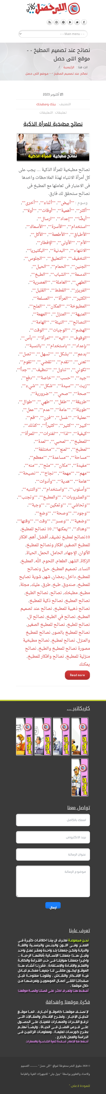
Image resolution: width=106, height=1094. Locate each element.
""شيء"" (30, 386)
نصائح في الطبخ (61, 617)
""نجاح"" (49, 473)
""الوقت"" (38, 330)
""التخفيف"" (79, 259)
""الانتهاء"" (80, 251)
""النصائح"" (79, 322)
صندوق (69, 585)
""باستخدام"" (59, 346)
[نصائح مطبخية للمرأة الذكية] (53, 147)
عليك (35, 585)
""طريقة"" (81, 402)
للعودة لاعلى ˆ (79, 1086)
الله (38, 561)
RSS (49, 22)
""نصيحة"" (29, 473)
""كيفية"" (81, 434)
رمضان (58, 577)
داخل (71, 577)
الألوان (84, 553)
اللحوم (48, 561)
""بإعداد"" (81, 346)
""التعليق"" (56, 259)
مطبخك (71, 593)
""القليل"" (40, 290)
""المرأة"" (63, 298)
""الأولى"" (66, 243)
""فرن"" (47, 418)
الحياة (31, 553)
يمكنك (84, 664)
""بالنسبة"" (35, 346)
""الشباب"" (60, 275)
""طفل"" (62, 402)
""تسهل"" (45, 354)
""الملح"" (37, 306)
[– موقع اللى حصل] (53, 9)
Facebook (84, 22)
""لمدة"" (42, 442)
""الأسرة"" (57, 227)
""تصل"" (27, 354)
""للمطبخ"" (80, 442)
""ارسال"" (46, 219)
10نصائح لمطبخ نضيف (70, 537)
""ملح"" (46, 466)
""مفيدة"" (81, 466)
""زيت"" (83, 386)
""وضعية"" (80, 521)
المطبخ (27, 561)
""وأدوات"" (45, 482)
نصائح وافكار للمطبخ (46, 656)
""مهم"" (83, 473)
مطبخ (85, 593)
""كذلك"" (32, 426)
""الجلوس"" (35, 259)
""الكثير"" (81, 298)
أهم (32, 537)
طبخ (57, 585)
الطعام (61, 561)
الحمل (44, 553)
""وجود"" (81, 513)
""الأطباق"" (80, 235)
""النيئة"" (59, 322)
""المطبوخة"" (78, 306)
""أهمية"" (66, 211)
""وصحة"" (62, 513)
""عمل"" (30, 410)
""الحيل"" (41, 267)
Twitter (77, 22)
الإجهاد (71, 553)
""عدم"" (46, 410)
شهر (46, 577)
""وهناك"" (81, 529)
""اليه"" (61, 338)
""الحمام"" (61, 267)
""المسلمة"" (43, 298)
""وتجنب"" (27, 497)
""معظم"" (38, 458)
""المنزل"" (61, 314)
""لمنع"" (63, 449)
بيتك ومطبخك (46, 104)
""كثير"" (67, 426)
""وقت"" (42, 521)
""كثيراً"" (50, 426)
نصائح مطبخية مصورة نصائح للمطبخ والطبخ (56, 644)
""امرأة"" (45, 338)
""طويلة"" (81, 410)
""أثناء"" (47, 203)
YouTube (70, 22)
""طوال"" (27, 402)
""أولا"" (30, 211)
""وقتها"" (25, 521)
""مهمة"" (66, 473)
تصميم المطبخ (64, 569)
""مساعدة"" (59, 458)
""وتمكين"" (56, 505)
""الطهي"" (81, 282)
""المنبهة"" (81, 314)
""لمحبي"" (60, 442)
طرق (46, 585)
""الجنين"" (80, 267)
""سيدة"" (66, 386)
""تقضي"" (46, 362)
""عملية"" (81, 418)
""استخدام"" (79, 227)
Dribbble (56, 22)
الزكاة (85, 561)
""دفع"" (28, 378)
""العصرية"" (39, 282)
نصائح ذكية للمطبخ (46, 601)
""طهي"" (45, 402)
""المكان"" (56, 306)
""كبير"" (83, 426)
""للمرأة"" (29, 434)
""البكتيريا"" (37, 251)
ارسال (53, 907)
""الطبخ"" (40, 275)
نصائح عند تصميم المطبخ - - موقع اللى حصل (56, 73)
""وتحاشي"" (79, 505)
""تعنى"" (82, 362)
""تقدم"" (64, 362)
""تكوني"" (81, 370)
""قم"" (32, 418)
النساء (84, 569)
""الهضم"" (81, 330)
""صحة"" (82, 394)
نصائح (56, 593)
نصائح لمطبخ (63, 640)
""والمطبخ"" (50, 497)
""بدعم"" (82, 354)
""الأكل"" (38, 235)
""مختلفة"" (44, 449)
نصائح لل (36, 617)
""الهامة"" (41, 322)
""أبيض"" (65, 203)
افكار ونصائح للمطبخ (44, 545)
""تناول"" (61, 370)
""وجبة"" (36, 505)
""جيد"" (83, 378)
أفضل (43, 537)
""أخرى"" (30, 203)
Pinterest (63, 22)
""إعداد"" (65, 219)
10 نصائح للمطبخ (36, 529)
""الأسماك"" (36, 227)
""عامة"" (63, 410)
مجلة (24, 585)
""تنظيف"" (42, 370)
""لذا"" (65, 434)
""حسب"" (65, 378)
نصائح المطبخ (77, 601)
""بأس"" (28, 338)
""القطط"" (60, 290)
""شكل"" (48, 386)
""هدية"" (65, 482)
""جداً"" (24, 370)
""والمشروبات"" (76, 497)
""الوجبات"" (59, 330)
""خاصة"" (46, 378)
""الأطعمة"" (58, 235)
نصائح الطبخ (36, 593)
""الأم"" (83, 243)
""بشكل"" (63, 354)
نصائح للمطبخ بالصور (71, 633)
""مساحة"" (80, 458)
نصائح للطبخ (78, 625)
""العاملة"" (61, 282)
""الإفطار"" (46, 243)
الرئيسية (68, 67)
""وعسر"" (60, 521)
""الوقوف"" (80, 338)
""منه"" (31, 466)
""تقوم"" (27, 362)
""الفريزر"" (80, 290)
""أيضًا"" (82, 219)
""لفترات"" (49, 434)
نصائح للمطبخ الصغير (46, 625)
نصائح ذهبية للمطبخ (72, 609)
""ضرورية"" (42, 394)
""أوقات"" (47, 211)
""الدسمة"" (80, 275)
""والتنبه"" (32, 489)
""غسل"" (63, 418)
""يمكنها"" (62, 529)
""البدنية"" (59, 251)
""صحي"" (63, 394)
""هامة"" (82, 482)
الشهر (74, 561)
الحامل (57, 553)
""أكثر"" (83, 211)
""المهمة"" (41, 314)
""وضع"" (43, 513)
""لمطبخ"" (81, 449)
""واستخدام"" (55, 489)
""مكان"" (63, 466)
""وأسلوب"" (79, 489)
